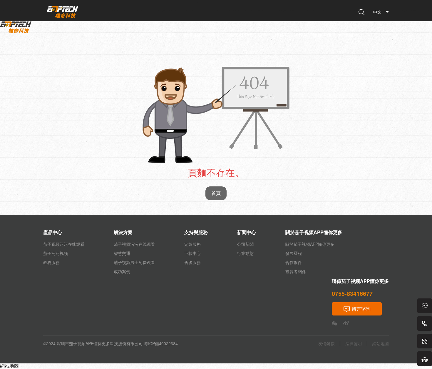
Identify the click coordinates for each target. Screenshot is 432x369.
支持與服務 (164, 35)
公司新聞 (245, 244)
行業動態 (245, 253)
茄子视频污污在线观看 (63, 244)
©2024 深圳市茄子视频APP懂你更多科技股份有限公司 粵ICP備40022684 (110, 343)
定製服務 (192, 244)
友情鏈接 (326, 343)
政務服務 (51, 262)
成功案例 (122, 271)
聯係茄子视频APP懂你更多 (303, 35)
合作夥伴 (293, 262)
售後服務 (192, 262)
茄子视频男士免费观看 (134, 262)
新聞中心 (193, 35)
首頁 (87, 35)
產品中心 (109, 35)
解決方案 (135, 35)
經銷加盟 (348, 35)
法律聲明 (353, 343)
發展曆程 (293, 253)
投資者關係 (295, 271)
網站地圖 (9, 365)
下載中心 (192, 253)
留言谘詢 (361, 308)
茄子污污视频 (55, 253)
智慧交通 (122, 253)
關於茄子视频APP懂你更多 (238, 35)
